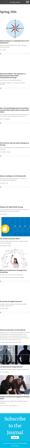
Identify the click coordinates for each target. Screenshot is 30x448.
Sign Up (15, 437)
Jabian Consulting (22, 443)
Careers (12, 445)
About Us (17, 445)
